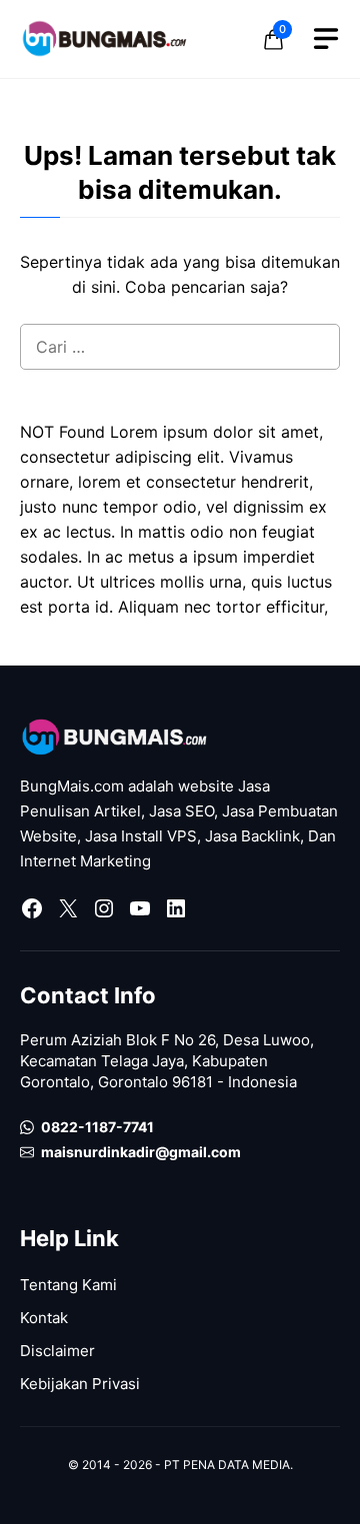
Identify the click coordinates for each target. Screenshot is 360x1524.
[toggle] (326, 39)
